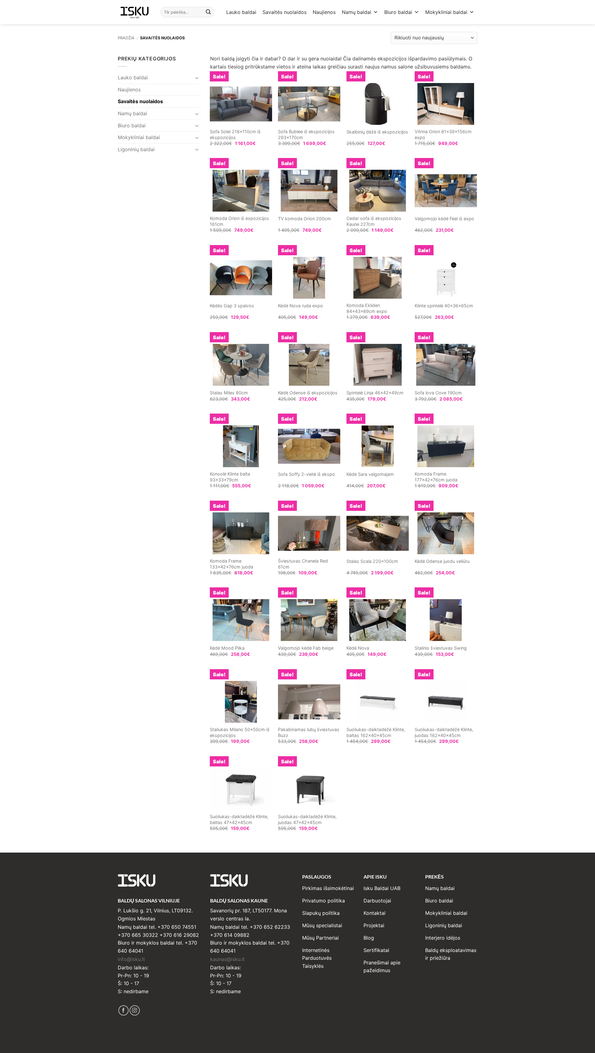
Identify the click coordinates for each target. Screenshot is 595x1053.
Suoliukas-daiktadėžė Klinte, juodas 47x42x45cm (307, 819)
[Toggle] (197, 77)
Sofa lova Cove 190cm (438, 392)
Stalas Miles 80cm (229, 392)
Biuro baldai (398, 12)
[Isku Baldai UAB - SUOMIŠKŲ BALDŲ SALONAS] (134, 11)
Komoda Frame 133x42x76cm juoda (231, 563)
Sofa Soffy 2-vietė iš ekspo (306, 474)
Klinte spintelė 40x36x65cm (444, 305)
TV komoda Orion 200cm (304, 218)
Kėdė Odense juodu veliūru (442, 561)
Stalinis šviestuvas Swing (441, 648)
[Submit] (208, 12)
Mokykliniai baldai (446, 12)
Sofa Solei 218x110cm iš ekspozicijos (235, 134)
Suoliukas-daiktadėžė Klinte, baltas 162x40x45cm (375, 732)
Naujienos (324, 12)
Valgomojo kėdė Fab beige (305, 648)
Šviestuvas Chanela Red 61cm (303, 563)
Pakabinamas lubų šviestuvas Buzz (308, 732)
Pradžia (126, 38)
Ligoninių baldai (136, 149)
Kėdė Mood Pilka (227, 648)
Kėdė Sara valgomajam (370, 474)
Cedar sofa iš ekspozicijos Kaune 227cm (373, 221)
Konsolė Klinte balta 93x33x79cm (230, 476)
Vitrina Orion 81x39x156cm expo (443, 134)
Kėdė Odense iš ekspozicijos (307, 392)
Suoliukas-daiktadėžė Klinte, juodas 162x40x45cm (444, 732)
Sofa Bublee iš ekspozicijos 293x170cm (306, 134)
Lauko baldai (241, 12)
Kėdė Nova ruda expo (300, 305)
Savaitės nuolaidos (284, 12)
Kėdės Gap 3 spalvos (232, 305)
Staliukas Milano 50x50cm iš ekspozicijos (240, 732)
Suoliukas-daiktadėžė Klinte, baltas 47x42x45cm (239, 819)
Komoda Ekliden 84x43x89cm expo (366, 308)
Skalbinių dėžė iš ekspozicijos (377, 131)
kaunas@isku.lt (227, 959)
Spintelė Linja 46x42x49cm (374, 392)
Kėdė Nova (357, 648)
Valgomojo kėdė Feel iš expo (444, 218)
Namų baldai (356, 12)
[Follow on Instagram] (135, 1010)
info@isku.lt (131, 959)
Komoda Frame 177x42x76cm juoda (436, 476)
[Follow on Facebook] (123, 1010)
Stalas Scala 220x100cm (372, 561)
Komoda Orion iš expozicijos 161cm (239, 221)
